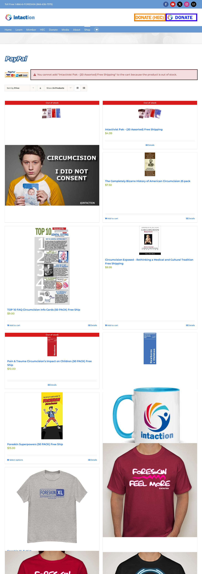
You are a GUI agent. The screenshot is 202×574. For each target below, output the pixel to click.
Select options (16, 460)
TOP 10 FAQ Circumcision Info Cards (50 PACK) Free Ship (43, 309)
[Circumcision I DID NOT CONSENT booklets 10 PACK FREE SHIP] (52, 175)
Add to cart (112, 218)
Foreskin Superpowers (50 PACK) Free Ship (35, 444)
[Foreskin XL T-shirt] (52, 506)
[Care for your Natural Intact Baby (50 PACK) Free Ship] (150, 348)
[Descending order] (40, 88)
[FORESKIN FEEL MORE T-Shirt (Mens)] (150, 490)
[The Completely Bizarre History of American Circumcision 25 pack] (150, 164)
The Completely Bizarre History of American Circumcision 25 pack (147, 181)
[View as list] (84, 88)
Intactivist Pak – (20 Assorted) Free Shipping (134, 129)
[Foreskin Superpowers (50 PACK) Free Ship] (52, 415)
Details (151, 145)
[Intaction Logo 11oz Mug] (150, 415)
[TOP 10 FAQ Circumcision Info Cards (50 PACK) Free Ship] (52, 265)
